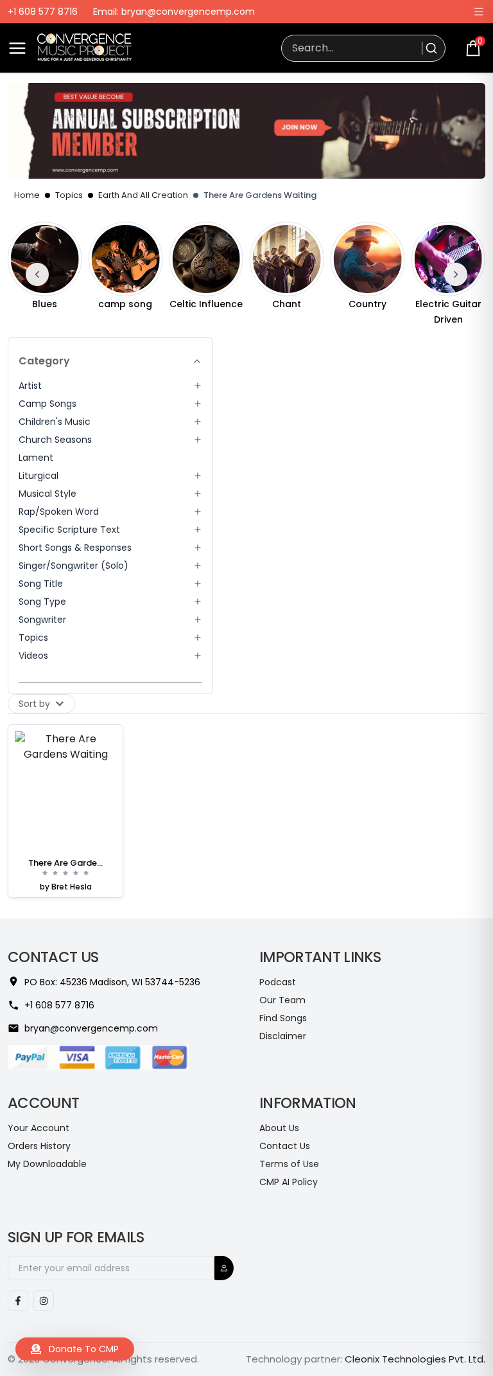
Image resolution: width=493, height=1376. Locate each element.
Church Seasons (55, 439)
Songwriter (42, 619)
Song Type (42, 601)
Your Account (38, 1127)
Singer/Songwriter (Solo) (73, 565)
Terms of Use (289, 1163)
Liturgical (38, 475)
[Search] (430, 48)
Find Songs (283, 1018)
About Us (279, 1127)
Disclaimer (282, 1036)
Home (27, 195)
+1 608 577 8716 (43, 11)
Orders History (39, 1145)
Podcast (277, 982)
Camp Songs (47, 403)
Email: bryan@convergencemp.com (174, 11)
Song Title (41, 583)
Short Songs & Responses (75, 547)
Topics (69, 195)
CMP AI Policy (288, 1181)
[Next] (455, 274)
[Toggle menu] (17, 48)
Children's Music (55, 421)
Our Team (282, 1000)
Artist (30, 385)
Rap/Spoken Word (59, 511)
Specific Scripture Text (69, 529)
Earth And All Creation (143, 195)
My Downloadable (47, 1163)
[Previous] (37, 274)
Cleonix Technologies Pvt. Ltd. (415, 1359)
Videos (33, 655)
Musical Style (47, 493)
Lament (36, 457)
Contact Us (284, 1145)
